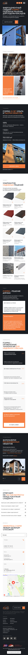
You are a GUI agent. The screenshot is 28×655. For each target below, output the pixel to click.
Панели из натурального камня (7, 278)
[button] (11, 98)
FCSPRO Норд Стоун (8, 275)
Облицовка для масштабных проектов (19, 261)
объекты (15, 455)
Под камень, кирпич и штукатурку (7, 260)
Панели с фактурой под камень (18, 243)
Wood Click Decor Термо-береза (14, 453)
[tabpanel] (14, 567)
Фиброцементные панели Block (18, 240)
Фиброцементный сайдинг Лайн (18, 205)
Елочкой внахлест (6, 207)
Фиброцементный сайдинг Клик (7, 223)
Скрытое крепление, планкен (18, 208)
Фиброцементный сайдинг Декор (18, 223)
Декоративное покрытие (19, 224)
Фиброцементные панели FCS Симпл (7, 258)
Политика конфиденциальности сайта (14, 649)
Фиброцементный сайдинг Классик (7, 205)
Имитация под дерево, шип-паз (7, 225)
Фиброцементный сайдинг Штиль (7, 240)
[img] (5, 3)
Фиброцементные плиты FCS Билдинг (19, 258)
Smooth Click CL (6, 451)
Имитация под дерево (5, 243)
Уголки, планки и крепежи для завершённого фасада (19, 279)
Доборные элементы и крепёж (19, 276)
